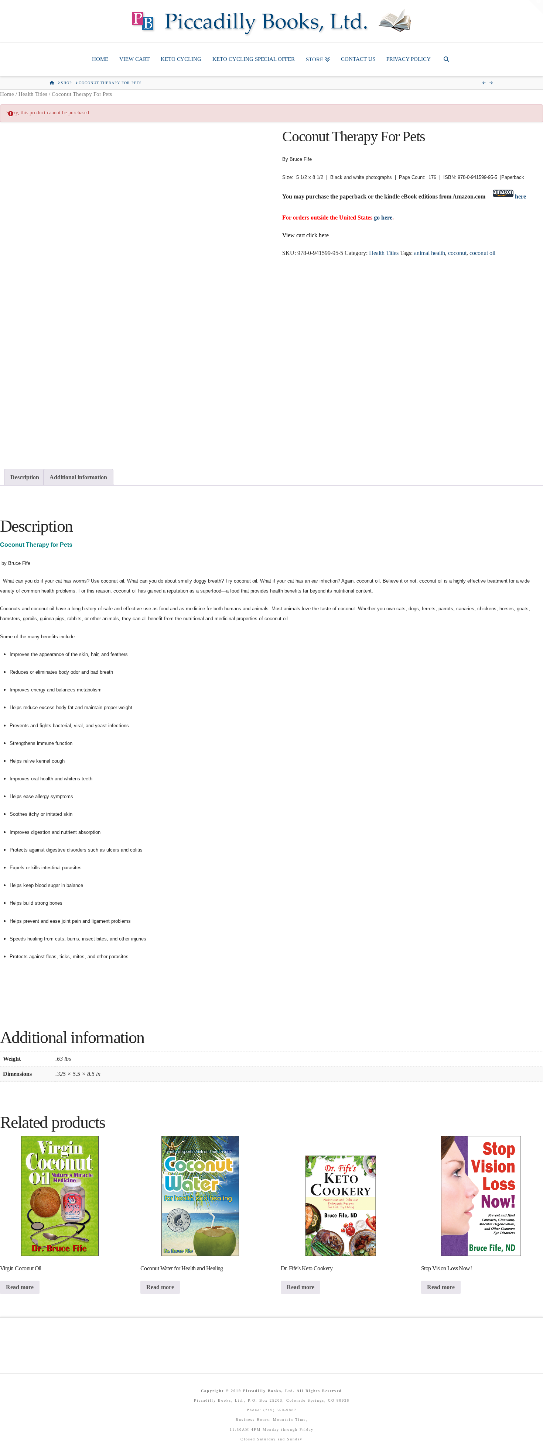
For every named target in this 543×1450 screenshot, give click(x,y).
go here (383, 217)
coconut (457, 253)
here (520, 196)
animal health (429, 253)
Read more (20, 1287)
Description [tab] (24, 477)
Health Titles (32, 94)
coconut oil (482, 253)
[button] (536, 7)
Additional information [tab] (78, 477)
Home (7, 94)
